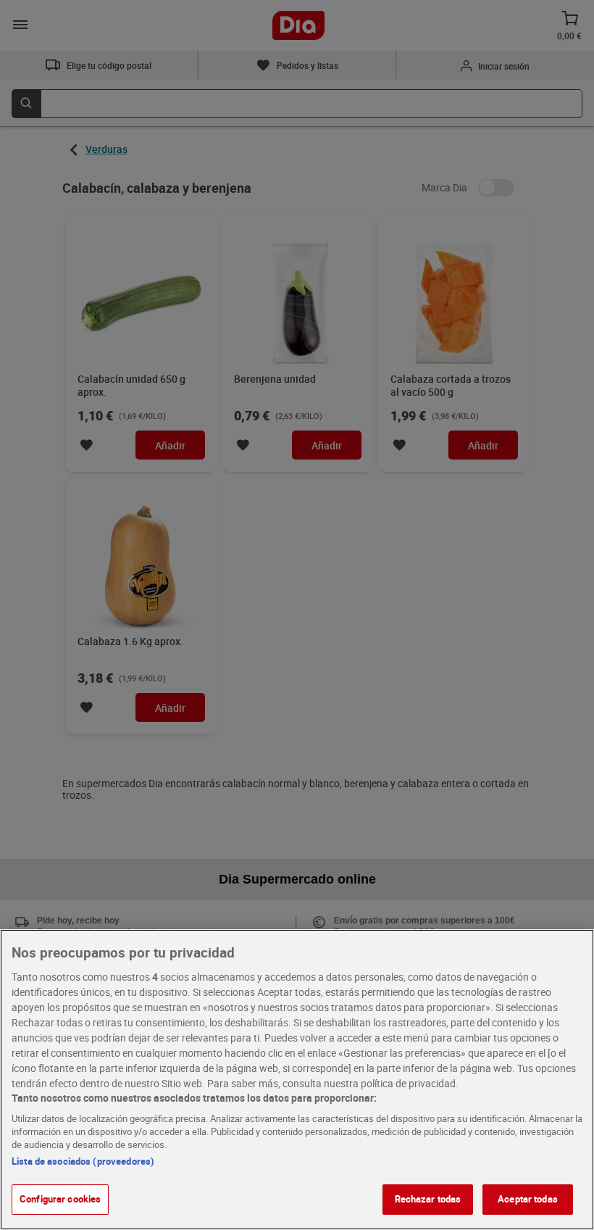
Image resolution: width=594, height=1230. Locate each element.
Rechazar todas (428, 1198)
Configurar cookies (60, 1198)
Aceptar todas (528, 1198)
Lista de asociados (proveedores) (83, 1161)
